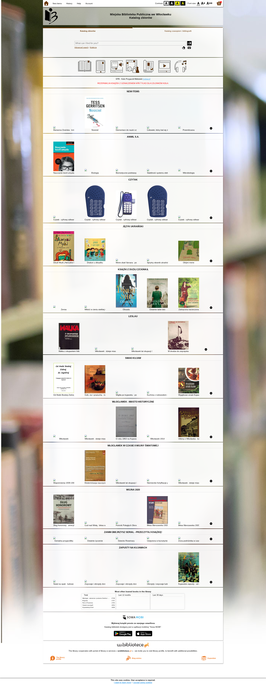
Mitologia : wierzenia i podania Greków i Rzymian (97, 598)
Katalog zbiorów (87, 31)
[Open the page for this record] (64, 127)
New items (57, 3)
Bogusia (85, 600)
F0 (198, 3)
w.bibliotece (124, 651)
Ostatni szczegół (87, 605)
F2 (209, 3)
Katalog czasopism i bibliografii (178, 31)
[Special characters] (189, 48)
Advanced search (82, 47)
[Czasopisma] (149, 73)
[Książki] (85, 73)
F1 (203, 3)
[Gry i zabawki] (133, 73)
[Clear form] (183, 48)
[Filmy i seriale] (165, 73)
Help (79, 3)
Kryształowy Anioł (87, 607)
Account (89, 3)
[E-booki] (101, 73)
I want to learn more (122, 683)
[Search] (189, 43)
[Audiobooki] (117, 73)
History (69, 3)
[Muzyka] (180, 73)
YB (177, 3)
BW (172, 3)
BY (182, 3)
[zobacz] (146, 79)
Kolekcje (93, 47)
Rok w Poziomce (87, 603)
